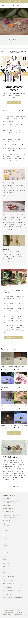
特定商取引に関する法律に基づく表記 (12, 597)
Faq (4, 549)
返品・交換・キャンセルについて (11, 590)
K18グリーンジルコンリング (20, 425)
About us (5, 552)
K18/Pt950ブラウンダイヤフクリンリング (7, 386)
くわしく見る (6, 195)
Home (4, 535)
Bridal (4, 538)
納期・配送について (8, 587)
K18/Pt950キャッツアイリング (7, 367)
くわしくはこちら (14, 102)
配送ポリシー (11, 614)
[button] (3, 5)
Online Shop (6, 563)
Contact (5, 556)
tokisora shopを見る (8, 261)
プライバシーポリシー (8, 594)
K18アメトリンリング (19, 386)
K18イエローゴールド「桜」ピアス (7, 406)
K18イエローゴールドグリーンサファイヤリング (20, 406)
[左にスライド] (10, 486)
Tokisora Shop (7, 566)
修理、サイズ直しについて (10, 583)
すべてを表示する (14, 433)
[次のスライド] (17, 46)
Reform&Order (7, 542)
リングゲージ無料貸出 (8, 576)
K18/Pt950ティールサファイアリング (20, 367)
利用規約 (5, 614)
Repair (5, 545)
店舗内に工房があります (13, 337)
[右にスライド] (17, 486)
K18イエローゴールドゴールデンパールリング (7, 426)
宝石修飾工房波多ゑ (13, 610)
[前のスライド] (10, 46)
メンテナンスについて (8, 580)
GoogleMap (7, 505)
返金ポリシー (11, 612)
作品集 (5, 559)
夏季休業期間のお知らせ (11, 457)
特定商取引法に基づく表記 (20, 614)
